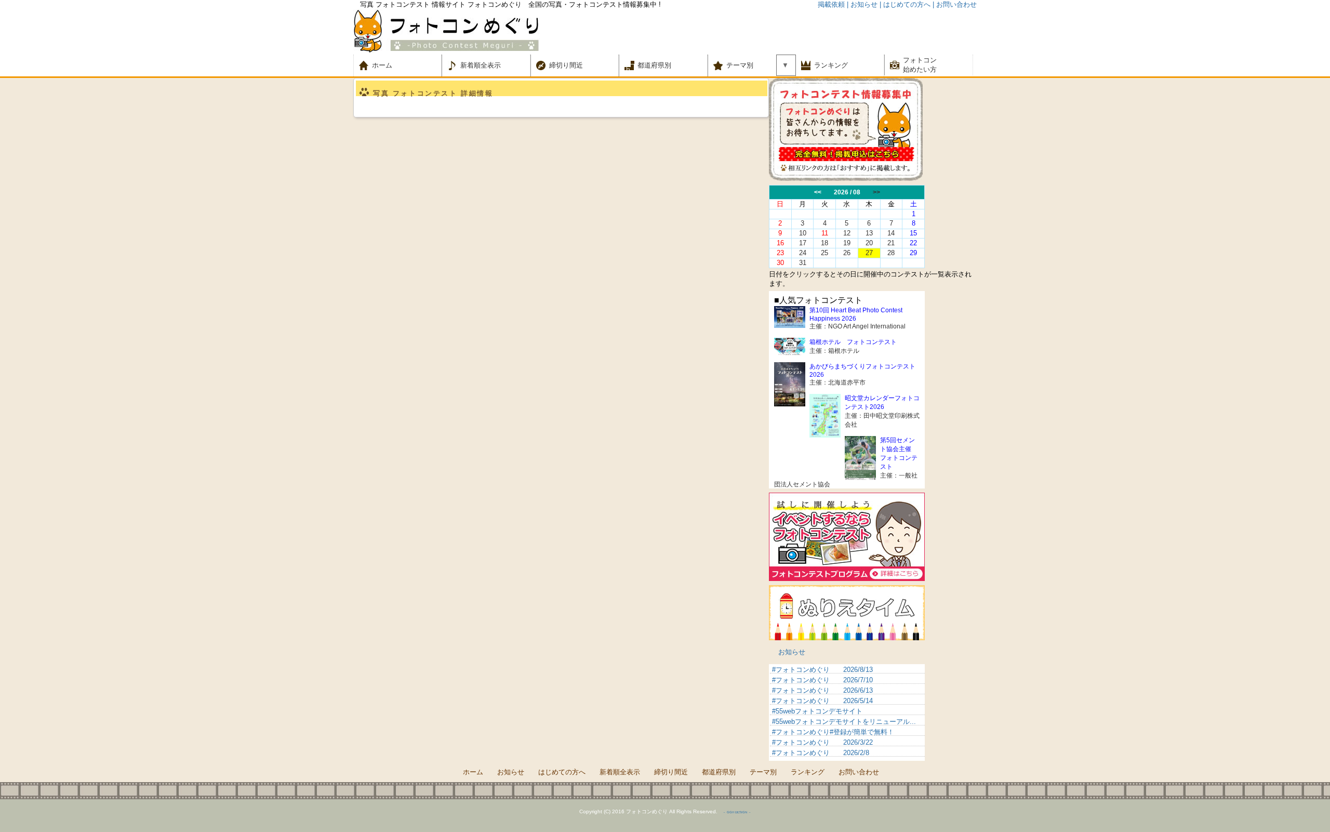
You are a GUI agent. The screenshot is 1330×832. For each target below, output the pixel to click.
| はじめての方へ (905, 4)
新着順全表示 (480, 65)
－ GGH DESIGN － (737, 812)
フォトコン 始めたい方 (920, 64)
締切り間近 (566, 65)
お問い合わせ (859, 772)
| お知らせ (862, 4)
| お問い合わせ (955, 4)
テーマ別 (743, 65)
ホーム (389, 65)
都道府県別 (654, 65)
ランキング (831, 65)
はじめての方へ (562, 772)
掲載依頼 (831, 4)
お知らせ (791, 652)
